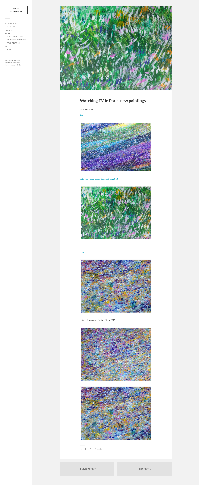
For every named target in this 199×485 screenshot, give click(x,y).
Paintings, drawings (16, 40)
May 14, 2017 (85, 449)
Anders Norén (16, 65)
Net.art (8, 33)
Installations (11, 23)
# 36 (82, 252)
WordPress (16, 63)
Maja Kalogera (16, 10)
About (7, 46)
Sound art (9, 30)
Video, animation (15, 37)
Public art (12, 27)
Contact (9, 50)
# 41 (82, 115)
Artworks (98, 449)
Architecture (13, 43)
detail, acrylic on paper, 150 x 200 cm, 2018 (99, 179)
